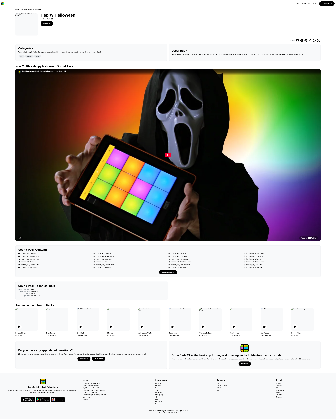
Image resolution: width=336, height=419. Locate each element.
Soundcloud (280, 390)
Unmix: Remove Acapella (91, 385)
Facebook (279, 395)
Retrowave (158, 404)
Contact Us (84, 358)
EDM (156, 399)
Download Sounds (168, 272)
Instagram (279, 385)
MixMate (85, 399)
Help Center (99, 358)
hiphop (38, 56)
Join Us (219, 390)
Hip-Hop (158, 385)
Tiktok (278, 388)
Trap (156, 390)
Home (297, 3)
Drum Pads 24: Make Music (91, 383)
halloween (29, 56)
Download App (327, 3)
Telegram (279, 397)
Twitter (278, 392)
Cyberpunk (158, 392)
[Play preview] (19, 326)
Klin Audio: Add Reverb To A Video (94, 390)
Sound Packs (306, 3)
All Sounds (158, 383)
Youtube (278, 383)
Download (46, 23)
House (157, 388)
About (218, 383)
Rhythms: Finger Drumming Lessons (94, 395)
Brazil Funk (158, 401)
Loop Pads (86, 397)
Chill (156, 397)
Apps (314, 3)
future (21, 56)
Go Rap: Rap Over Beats (91, 392)
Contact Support (222, 385)
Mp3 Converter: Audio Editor (92, 388)
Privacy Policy (162, 412)
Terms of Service (173, 412)
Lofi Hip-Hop (159, 395)
